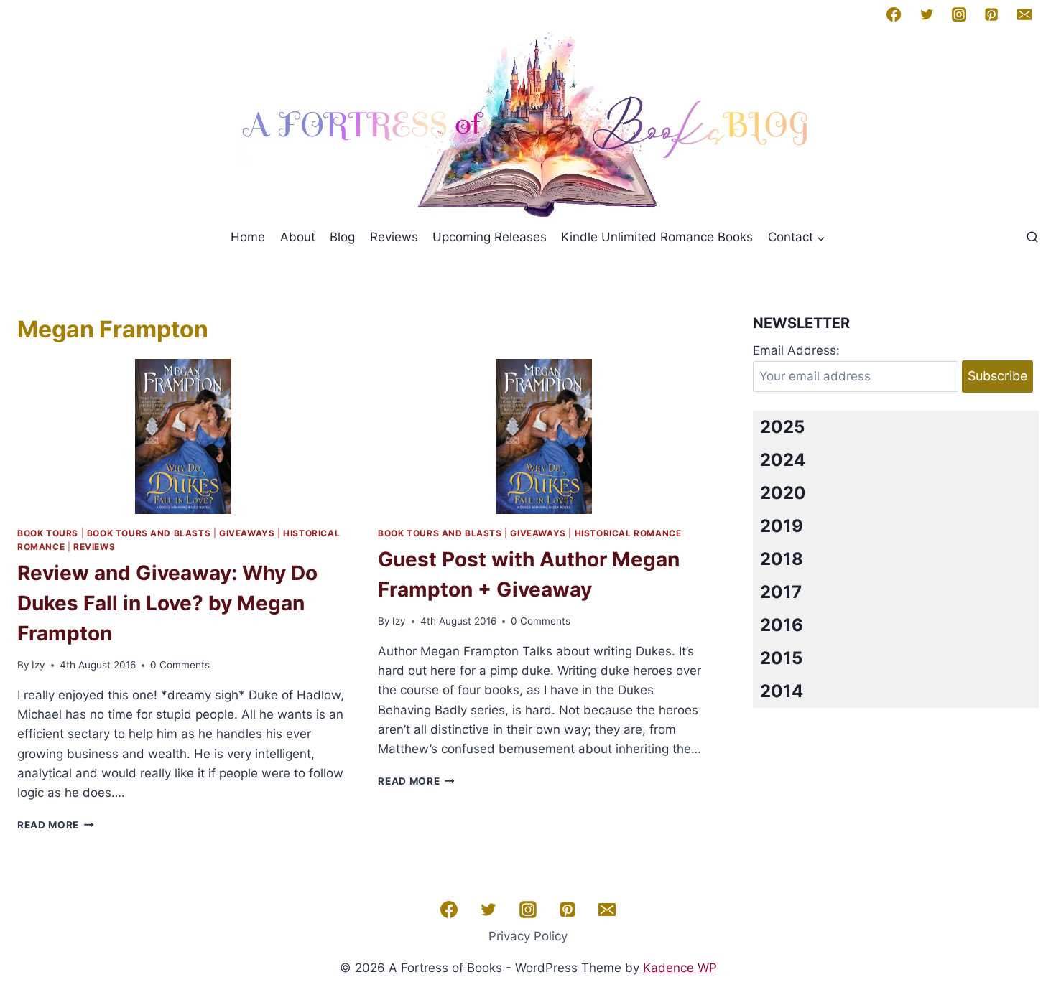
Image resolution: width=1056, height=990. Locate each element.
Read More (55, 825)
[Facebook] (893, 14)
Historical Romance (628, 533)
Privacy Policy (528, 936)
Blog (342, 237)
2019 (781, 525)
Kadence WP (680, 968)
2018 (781, 558)
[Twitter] (926, 14)
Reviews (394, 237)
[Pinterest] (991, 14)
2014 (781, 691)
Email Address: (796, 350)
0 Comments (180, 665)
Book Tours (47, 533)
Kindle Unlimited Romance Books (657, 237)
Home (248, 237)
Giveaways (246, 533)
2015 (781, 658)
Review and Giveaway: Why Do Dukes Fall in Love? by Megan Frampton (167, 603)
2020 (783, 492)
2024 (782, 459)
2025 (782, 426)
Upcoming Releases (489, 237)
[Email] (1024, 14)
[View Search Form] (1032, 237)
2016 (781, 625)
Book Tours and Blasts (149, 533)
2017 (781, 592)
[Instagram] (959, 14)
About (297, 237)
